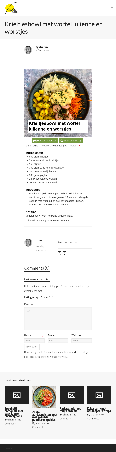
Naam (27, 335)
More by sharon (40, 248)
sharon (12, 419)
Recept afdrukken (46, 140)
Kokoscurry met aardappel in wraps (99, 409)
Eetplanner (44, 50)
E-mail (51, 335)
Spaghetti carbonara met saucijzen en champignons (14, 412)
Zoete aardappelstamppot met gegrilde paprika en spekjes (44, 416)
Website (76, 335)
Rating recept (32, 297)
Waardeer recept (72, 140)
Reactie (28, 304)
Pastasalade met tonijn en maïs (70, 409)
